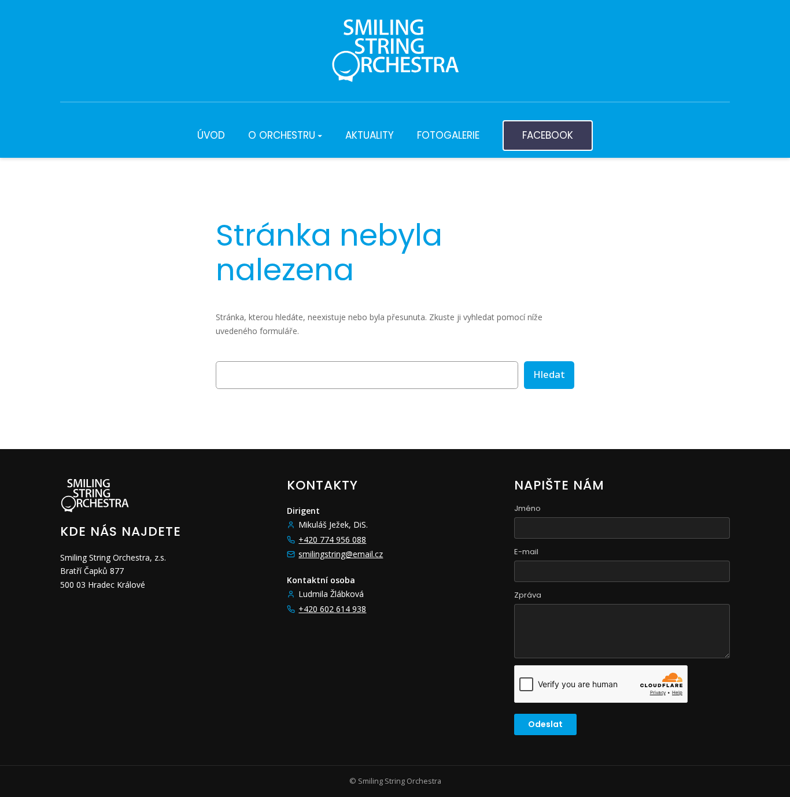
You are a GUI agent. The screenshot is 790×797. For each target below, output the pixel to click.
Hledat (549, 374)
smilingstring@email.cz (340, 553)
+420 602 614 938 (332, 608)
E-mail (526, 551)
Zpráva (527, 595)
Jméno (527, 508)
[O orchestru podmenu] (320, 135)
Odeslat (545, 724)
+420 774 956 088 (332, 539)
